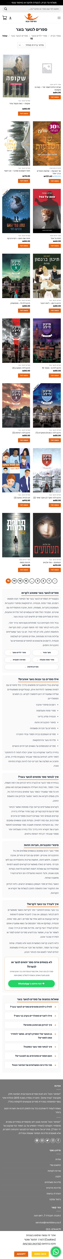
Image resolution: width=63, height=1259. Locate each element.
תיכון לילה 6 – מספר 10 (51, 368)
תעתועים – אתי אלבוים (52, 562)
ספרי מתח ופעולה (47, 660)
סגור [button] (8, 2)
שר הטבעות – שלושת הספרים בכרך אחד (49, 172)
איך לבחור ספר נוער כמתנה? (37, 1046)
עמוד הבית (56, 35)
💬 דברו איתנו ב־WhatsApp (31, 983)
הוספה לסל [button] (55, 97)
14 (14, 580)
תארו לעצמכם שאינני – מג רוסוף (17, 171)
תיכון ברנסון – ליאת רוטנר (50, 303)
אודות (58, 1159)
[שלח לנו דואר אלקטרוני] (42, 1140)
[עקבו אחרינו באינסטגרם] (52, 1140)
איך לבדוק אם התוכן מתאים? (37, 1024)
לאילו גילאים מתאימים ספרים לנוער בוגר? (31, 1006)
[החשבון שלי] (10, 18)
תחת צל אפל (56, 238)
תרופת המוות (25, 562)
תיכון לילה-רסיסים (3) (21, 432)
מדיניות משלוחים (53, 1182)
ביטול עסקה (55, 1199)
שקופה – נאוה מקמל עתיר (19, 103)
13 (20, 580)
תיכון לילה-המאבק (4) (21, 368)
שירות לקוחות (54, 1170)
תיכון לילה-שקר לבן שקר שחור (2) (47, 497)
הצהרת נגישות (54, 1193)
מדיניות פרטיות (53, 1187)
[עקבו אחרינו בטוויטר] (47, 1140)
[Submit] (6, 9)
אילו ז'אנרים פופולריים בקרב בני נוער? (33, 1015)
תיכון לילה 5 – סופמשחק (20, 303)
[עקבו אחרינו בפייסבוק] (58, 1140)
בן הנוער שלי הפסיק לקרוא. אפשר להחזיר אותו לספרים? (31, 1035)
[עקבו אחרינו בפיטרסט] (37, 1140)
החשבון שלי (55, 1165)
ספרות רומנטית (19, 660)
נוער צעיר (47, 652)
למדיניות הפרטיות (32, 1243)
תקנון (58, 1176)
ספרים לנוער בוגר (19, 35)
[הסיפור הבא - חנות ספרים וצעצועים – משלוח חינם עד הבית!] (31, 18)
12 (26, 580)
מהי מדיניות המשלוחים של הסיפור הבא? (32, 1065)
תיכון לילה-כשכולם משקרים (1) (48, 432)
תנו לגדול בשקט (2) (22, 497)
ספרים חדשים (32, 667)
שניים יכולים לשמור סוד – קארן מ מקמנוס (48, 88)
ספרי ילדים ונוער (39, 35)
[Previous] (54, 580)
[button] (59, 17)
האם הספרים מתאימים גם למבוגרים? (33, 1055)
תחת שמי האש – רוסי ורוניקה (18, 238)
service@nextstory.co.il (48, 1222)
